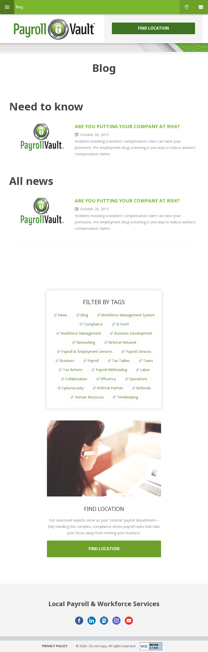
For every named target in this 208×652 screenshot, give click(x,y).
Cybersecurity (73, 388)
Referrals (143, 388)
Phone (187, 7)
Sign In (201, 7)
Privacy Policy (54, 646)
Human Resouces (89, 397)
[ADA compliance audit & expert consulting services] (149, 646)
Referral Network (122, 342)
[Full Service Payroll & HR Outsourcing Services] (54, 29)
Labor (145, 369)
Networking (85, 342)
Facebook (79, 621)
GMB (104, 621)
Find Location (153, 28)
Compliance (93, 324)
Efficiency (108, 378)
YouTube (129, 621)
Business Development (133, 333)
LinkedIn (92, 621)
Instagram (116, 621)
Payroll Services (138, 351)
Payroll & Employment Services (87, 351)
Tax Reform (72, 369)
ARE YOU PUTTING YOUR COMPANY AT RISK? (127, 126)
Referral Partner (110, 388)
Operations (138, 378)
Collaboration (76, 378)
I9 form (122, 324)
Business (67, 360)
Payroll (93, 360)
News (62, 315)
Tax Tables (121, 360)
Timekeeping (127, 397)
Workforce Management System (128, 315)
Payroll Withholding (111, 369)
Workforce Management (81, 333)
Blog (84, 315)
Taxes (148, 360)
